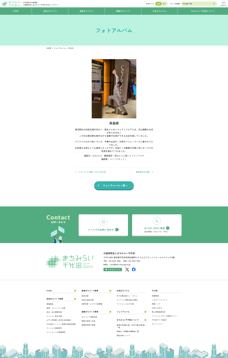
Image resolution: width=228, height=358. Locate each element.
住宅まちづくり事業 (54, 298)
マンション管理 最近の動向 (127, 300)
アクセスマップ (114, 269)
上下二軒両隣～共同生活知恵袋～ (59, 320)
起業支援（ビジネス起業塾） (93, 304)
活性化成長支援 (88, 300)
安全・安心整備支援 (54, 312)
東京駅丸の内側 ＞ (145, 172)
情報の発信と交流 (88, 321)
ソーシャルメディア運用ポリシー (165, 316)
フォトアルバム (60, 48)
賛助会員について (123, 335)
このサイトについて (159, 300)
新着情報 (155, 296)
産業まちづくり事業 (90, 290)
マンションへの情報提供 (55, 332)
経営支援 (85, 296)
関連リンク (156, 304)
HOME (48, 48)
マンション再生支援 (54, 316)
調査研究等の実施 (88, 325)
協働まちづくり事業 (90, 311)
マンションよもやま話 (125, 304)
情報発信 (49, 304)
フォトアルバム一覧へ (115, 185)
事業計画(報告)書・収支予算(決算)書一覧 (131, 326)
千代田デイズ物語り (159, 320)
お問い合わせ (157, 308)
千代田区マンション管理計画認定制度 (61, 324)
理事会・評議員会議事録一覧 (128, 331)
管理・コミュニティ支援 (55, 308)
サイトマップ (157, 324)
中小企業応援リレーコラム (127, 296)
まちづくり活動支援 (89, 317)
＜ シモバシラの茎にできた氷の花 (90, 172)
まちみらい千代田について (128, 320)
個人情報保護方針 (159, 312)
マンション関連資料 (54, 328)
